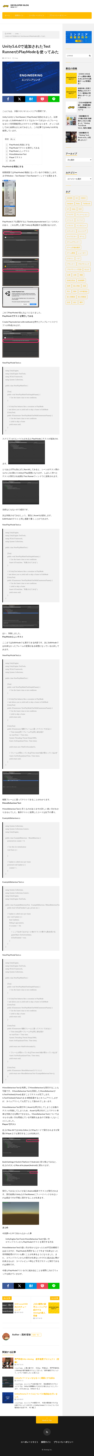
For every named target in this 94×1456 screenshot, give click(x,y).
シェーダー (82, 253)
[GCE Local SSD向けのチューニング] (7, 1307)
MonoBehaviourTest (16, 154)
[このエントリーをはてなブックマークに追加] (31, 99)
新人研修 (76, 286)
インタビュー (81, 225)
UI (68, 209)
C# (77, 198)
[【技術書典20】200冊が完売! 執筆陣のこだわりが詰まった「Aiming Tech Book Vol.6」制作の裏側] (71, 120)
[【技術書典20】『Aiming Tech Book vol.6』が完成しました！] (71, 137)
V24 (80, 209)
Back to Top (47, 1420)
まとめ (10, 160)
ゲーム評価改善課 (73, 247)
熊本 (74, 291)
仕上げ (86, 269)
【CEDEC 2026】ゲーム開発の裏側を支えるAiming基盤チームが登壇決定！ (84, 78)
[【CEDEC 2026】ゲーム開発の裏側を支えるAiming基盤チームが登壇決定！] (71, 78)
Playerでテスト (14, 157)
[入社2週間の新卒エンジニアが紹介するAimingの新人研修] (53, 1307)
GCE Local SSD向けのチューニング (21, 1307)
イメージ (79, 220)
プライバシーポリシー (57, 15)
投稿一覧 (35, 1335)
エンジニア (82, 231)
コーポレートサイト (36, 15)
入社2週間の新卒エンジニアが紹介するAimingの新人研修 (40, 1310)
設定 (68, 302)
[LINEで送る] (53, 99)
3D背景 (69, 198)
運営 (81, 302)
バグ (78, 258)
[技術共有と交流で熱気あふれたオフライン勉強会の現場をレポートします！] (71, 92)
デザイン (70, 258)
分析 (74, 275)
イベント (70, 220)
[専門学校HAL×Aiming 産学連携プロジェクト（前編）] (7, 1363)
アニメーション (82, 214)
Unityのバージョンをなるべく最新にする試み (35, 1378)
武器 (84, 286)
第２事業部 (82, 297)
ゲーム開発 (71, 253)
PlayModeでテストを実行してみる (23, 148)
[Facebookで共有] (8, 99)
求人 (68, 291)
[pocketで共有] (42, 99)
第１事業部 (71, 297)
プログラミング (83, 264)
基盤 (81, 275)
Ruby (78, 204)
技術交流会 (71, 280)
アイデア (70, 214)
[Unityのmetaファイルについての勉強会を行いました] (7, 1397)
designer (70, 204)
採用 (68, 286)
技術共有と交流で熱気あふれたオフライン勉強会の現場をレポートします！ (84, 93)
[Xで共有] (19, 99)
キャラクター (72, 236)
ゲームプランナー (73, 242)
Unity (16, 58)
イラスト (70, 225)
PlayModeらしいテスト (18, 151)
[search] (90, 55)
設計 (74, 302)
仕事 (68, 275)
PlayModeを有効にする (18, 144)
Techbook (86, 204)
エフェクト (71, 231)
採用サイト (19, 15)
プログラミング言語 (74, 269)
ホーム (7, 15)
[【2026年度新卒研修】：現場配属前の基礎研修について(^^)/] (71, 106)
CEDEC (83, 198)
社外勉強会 (84, 291)
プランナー (71, 264)
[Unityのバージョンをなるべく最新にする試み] (7, 1381)
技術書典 (81, 280)
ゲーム (82, 236)
